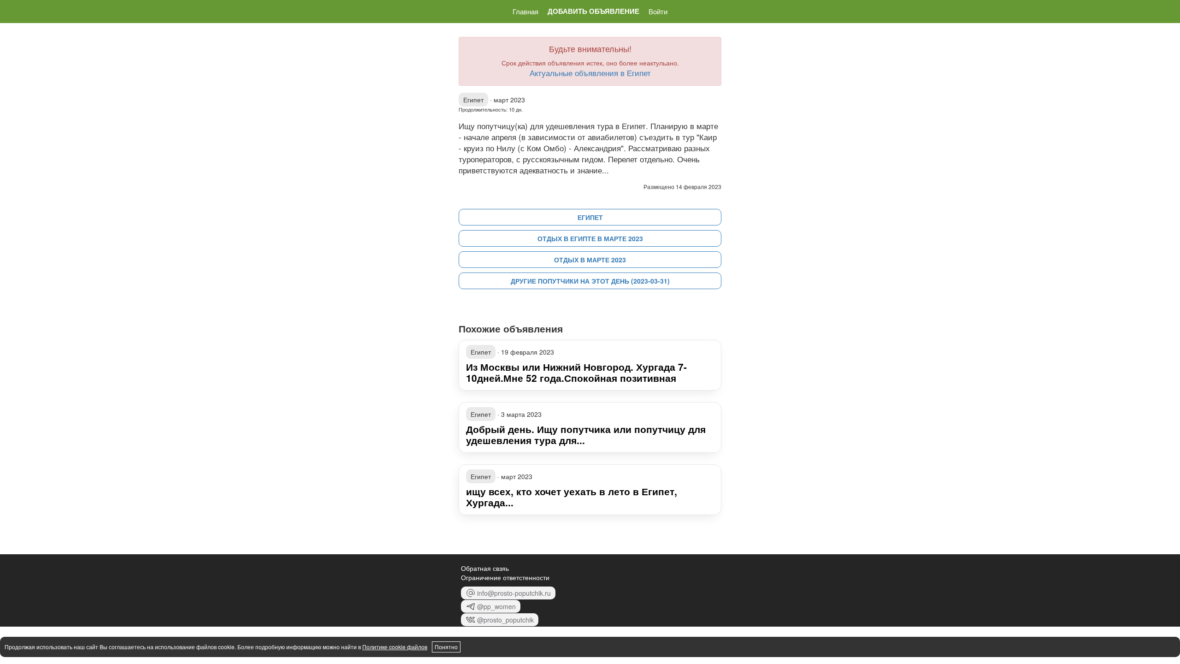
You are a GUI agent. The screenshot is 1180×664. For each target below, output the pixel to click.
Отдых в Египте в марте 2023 (590, 238)
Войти (658, 11)
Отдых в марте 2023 (590, 259)
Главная (525, 11)
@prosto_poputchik (505, 619)
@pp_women (496, 606)
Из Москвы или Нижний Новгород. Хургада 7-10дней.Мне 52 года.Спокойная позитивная (576, 372)
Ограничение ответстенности (505, 577)
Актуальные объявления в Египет (590, 72)
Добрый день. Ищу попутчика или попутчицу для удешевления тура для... (586, 434)
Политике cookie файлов (394, 647)
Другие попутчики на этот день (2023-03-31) (590, 280)
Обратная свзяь (485, 568)
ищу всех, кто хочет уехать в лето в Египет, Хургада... (571, 497)
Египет (590, 217)
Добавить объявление (593, 11)
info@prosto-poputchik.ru (514, 593)
